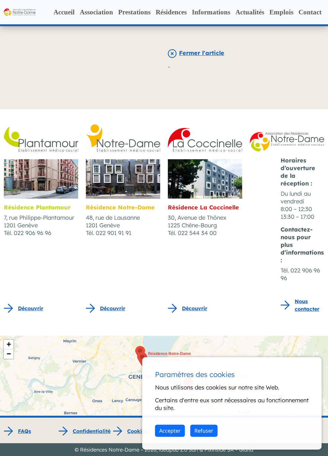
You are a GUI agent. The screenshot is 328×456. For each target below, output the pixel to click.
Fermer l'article (201, 53)
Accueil (64, 12)
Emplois (281, 12)
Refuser (203, 430)
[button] (142, 359)
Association (96, 12)
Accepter (170, 430)
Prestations (134, 12)
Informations (211, 12)
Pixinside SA (219, 449)
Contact (310, 12)
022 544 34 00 (197, 233)
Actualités (249, 12)
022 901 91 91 (113, 233)
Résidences (171, 12)
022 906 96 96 (32, 233)
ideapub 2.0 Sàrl (178, 449)
